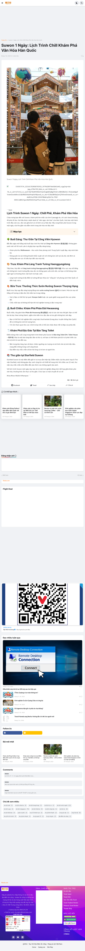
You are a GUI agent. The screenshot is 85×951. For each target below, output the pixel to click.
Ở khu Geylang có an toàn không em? (26, 693)
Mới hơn (5, 475)
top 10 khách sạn (36, 812)
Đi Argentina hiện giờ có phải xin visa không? (29, 708)
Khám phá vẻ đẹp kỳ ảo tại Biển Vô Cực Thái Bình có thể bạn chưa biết (31, 411)
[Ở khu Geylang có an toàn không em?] (8, 695)
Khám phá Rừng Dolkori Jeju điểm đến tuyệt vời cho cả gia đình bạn (10, 410)
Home (34, 947)
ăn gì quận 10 (38, 816)
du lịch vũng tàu (51, 809)
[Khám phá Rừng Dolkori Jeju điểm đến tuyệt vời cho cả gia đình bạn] (11, 401)
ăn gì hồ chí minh (10, 816)
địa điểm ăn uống (65, 816)
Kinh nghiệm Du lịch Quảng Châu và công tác (29, 700)
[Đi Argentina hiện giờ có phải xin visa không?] (8, 711)
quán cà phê (22, 812)
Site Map (50, 947)
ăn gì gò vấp (64, 812)
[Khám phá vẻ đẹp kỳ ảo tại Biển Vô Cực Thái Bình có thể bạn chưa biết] (32, 401)
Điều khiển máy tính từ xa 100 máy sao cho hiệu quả (19, 689)
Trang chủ (4, 40)
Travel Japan (67, 894)
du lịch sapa (8, 809)
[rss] (32, 733)
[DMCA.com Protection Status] (70, 917)
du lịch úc (64, 809)
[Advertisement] (42, 24)
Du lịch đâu (67, 891)
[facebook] (12, 733)
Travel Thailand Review (71, 903)
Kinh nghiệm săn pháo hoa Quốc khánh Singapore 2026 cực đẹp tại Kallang (73, 411)
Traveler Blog (68, 908)
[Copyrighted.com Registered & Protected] (70, 920)
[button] (3, 3)
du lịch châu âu (20, 805)
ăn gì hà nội (76, 812)
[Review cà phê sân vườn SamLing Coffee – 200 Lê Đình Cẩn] (53, 401)
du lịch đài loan (9, 812)
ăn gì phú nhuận (24, 816)
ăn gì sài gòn (51, 816)
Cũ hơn (80, 475)
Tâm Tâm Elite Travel (70, 900)
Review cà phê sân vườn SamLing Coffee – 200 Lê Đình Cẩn (52, 410)
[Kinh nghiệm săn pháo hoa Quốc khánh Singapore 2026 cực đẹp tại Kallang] (73, 401)
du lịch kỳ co (49, 805)
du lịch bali (8, 805)
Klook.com (6, 480)
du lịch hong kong (35, 805)
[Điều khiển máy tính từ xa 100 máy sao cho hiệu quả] (42, 662)
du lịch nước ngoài (64, 805)
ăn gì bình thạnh (51, 812)
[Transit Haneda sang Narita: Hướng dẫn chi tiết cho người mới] (8, 719)
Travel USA (67, 897)
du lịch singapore (22, 809)
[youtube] (18, 937)
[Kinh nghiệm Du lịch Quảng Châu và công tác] (8, 703)
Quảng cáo (41, 947)
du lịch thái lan (37, 809)
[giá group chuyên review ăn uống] (42, 604)
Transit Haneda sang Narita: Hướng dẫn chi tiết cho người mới (34, 716)
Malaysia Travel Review (71, 905)
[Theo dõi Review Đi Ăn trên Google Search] (70, 924)
